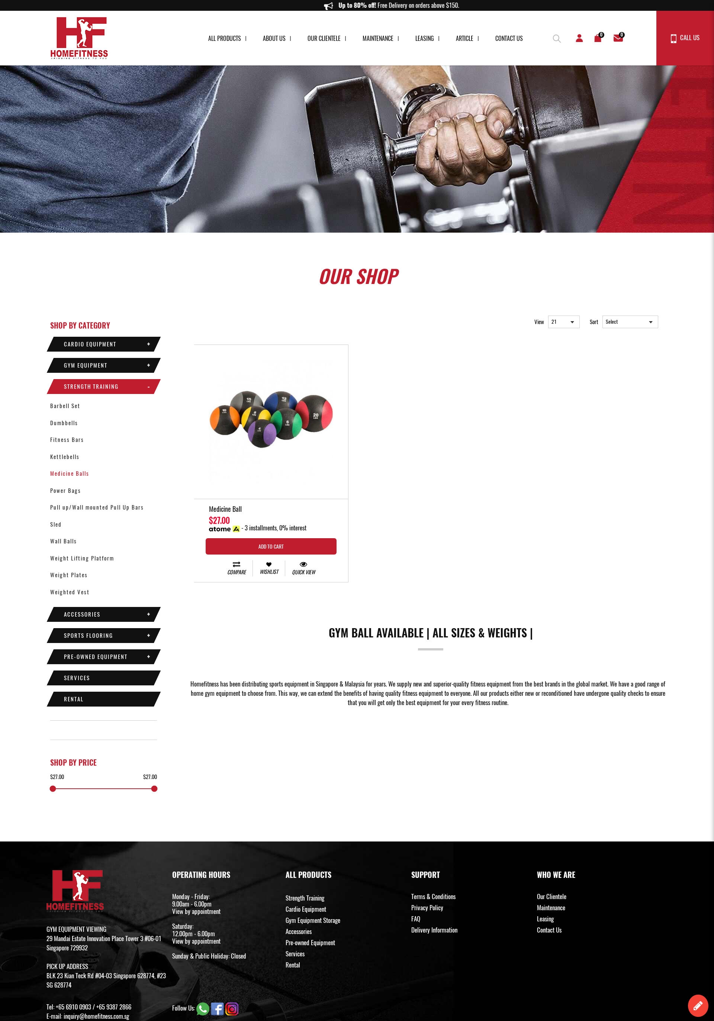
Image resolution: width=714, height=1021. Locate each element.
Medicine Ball (225, 509)
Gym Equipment (85, 365)
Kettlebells (65, 457)
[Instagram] (231, 1008)
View (539, 322)
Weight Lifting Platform (82, 558)
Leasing (424, 38)
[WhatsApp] (203, 1008)
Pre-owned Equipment (96, 656)
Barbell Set (65, 406)
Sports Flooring (88, 635)
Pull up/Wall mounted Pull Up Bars (97, 507)
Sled (56, 524)
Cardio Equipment (90, 344)
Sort (594, 322)
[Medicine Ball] (271, 422)
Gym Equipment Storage (313, 920)
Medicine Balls (69, 473)
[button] (556, 37)
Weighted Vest (70, 592)
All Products (224, 38)
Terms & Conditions (433, 896)
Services (77, 678)
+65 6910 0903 (73, 1006)
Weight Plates (69, 575)
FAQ (415, 918)
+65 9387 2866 (113, 1006)
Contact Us (509, 38)
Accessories (82, 614)
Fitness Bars (67, 439)
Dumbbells (64, 423)
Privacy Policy (427, 907)
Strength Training (91, 386)
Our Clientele (324, 38)
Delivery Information (434, 929)
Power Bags (65, 490)
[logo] (79, 38)
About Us (274, 38)
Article (464, 38)
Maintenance (378, 38)
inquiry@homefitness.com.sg (96, 1016)
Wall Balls (63, 541)
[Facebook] (218, 1008)
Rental (74, 699)
